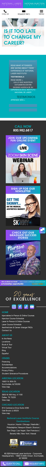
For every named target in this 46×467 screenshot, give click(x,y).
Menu (41, 14)
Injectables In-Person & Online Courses (18, 316)
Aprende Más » (18, 100)
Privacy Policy (7, 371)
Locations (6, 342)
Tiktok (26, 306)
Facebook (20, 306)
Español (5, 354)
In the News (7, 339)
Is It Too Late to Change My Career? (22, 36)
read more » (17, 80)
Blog (4, 350)
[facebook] (28, 444)
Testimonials (17, 77)
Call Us (5, 14)
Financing (6, 362)
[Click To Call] (12, 463)
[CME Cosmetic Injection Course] (34, 4)
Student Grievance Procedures (15, 374)
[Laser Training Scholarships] (23, 283)
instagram (14, 306)
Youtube (32, 306)
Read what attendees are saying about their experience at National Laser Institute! (22, 69)
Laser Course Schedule (11, 325)
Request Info (24, 14)
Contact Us (7, 330)
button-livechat (42, 230)
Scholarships (7, 365)
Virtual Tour (7, 348)
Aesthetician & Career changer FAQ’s (17, 327)
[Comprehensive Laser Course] (11, 4)
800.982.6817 (23, 130)
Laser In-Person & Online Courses (16, 321)
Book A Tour (7, 345)
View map (6, 387)
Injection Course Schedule (13, 319)
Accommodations (9, 368)
